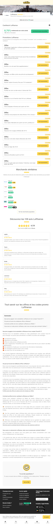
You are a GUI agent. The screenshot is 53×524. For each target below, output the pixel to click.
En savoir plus (30, 517)
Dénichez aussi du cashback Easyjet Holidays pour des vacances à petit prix (21, 425)
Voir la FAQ (26, 482)
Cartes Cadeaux (23, 499)
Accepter (46, 517)
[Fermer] (50, 515)
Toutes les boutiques (24, 493)
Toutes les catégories (24, 495)
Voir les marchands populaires (27, 211)
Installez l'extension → (42, 499)
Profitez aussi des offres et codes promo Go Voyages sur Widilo (18, 391)
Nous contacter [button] (6, 507)
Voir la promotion (42, 47)
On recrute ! (5, 499)
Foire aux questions (7, 505)
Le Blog (4, 495)
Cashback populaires (24, 497)
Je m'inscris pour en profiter (40, 31)
